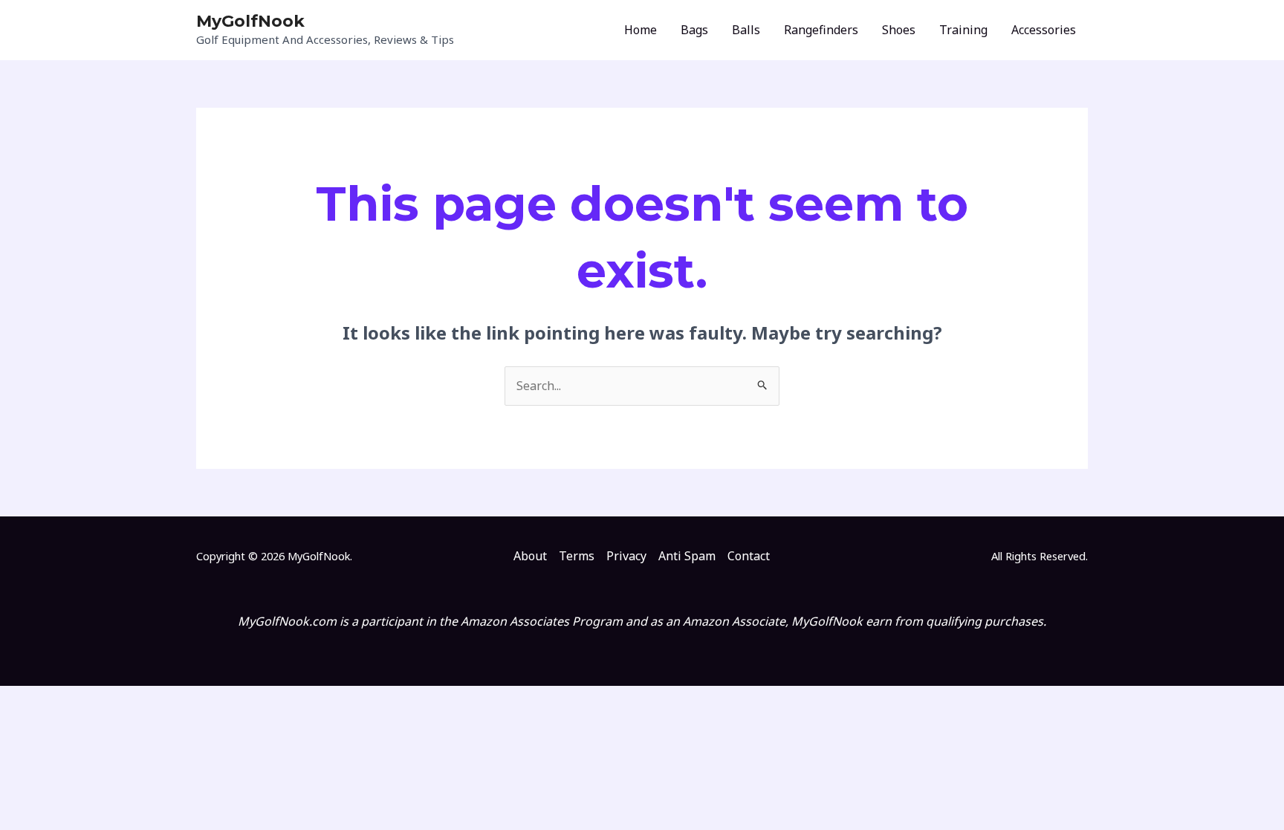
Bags (694, 30)
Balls (746, 30)
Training (963, 30)
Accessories (1043, 30)
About (530, 556)
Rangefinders (821, 30)
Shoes (898, 30)
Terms (576, 556)
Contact (748, 556)
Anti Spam (687, 556)
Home (640, 30)
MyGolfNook (250, 21)
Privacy (626, 556)
